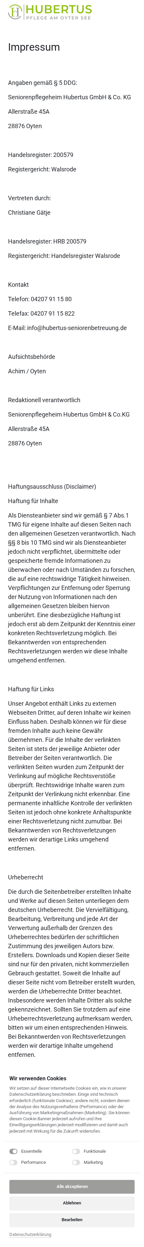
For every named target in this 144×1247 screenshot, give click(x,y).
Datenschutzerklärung (30, 1235)
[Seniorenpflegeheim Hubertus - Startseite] (50, 12)
